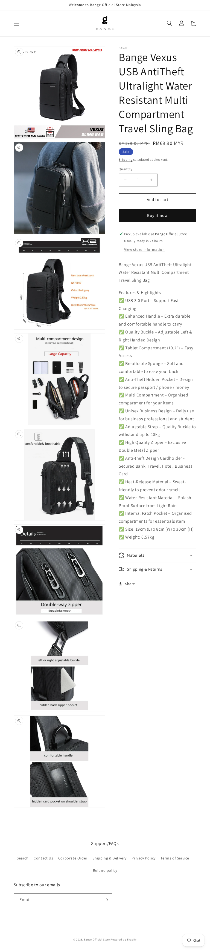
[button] (16, 23)
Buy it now (157, 215)
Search (23, 858)
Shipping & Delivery (109, 858)
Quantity (125, 169)
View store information (144, 249)
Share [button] (130, 583)
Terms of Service (175, 858)
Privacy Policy (143, 858)
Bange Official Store (97, 939)
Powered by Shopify (123, 939)
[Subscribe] (106, 899)
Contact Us (43, 858)
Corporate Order (73, 858)
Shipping (126, 159)
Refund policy (105, 870)
